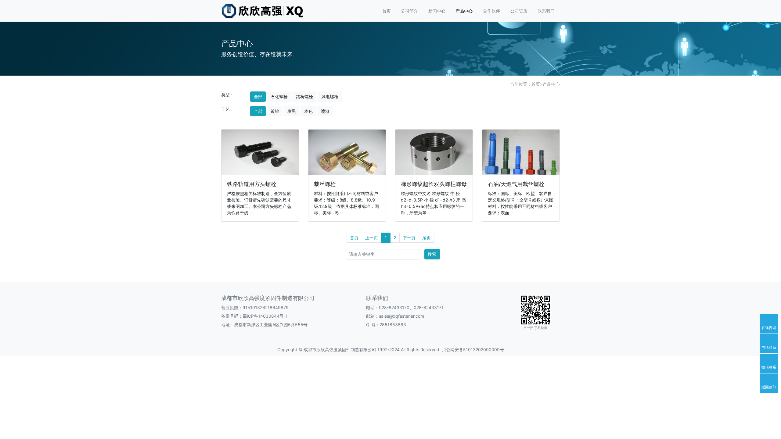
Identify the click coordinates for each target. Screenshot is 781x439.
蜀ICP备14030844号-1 (265, 316)
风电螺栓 (329, 96)
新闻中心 (436, 10)
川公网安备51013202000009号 (472, 349)
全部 (258, 96)
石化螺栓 (279, 96)
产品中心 (464, 10)
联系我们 (546, 10)
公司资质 (518, 10)
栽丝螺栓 (325, 184)
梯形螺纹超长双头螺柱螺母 (434, 184)
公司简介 (409, 10)
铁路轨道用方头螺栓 (251, 184)
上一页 (371, 237)
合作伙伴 (491, 10)
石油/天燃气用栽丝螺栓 (516, 184)
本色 (308, 111)
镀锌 (275, 111)
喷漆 (325, 111)
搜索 (432, 254)
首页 (386, 10)
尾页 (426, 237)
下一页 (409, 237)
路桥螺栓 (304, 96)
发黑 (291, 111)
